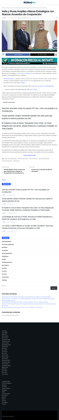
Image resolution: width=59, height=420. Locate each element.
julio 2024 (4, 369)
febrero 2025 (5, 357)
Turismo (4, 280)
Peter (4, 18)
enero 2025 (5, 358)
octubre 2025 (5, 343)
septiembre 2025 (6, 344)
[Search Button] (56, 2)
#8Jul (23, 83)
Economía (5, 250)
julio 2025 (4, 348)
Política (4, 271)
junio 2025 (4, 350)
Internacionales (22, 18)
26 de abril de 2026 (11, 194)
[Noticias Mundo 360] (29, 61)
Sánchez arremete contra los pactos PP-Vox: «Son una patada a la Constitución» (22, 307)
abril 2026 (4, 334)
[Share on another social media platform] (56, 54)
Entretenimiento (7, 253)
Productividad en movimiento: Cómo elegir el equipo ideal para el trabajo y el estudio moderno (26, 297)
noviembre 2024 (6, 362)
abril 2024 (4, 372)
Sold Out (8, 7)
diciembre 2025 (6, 339)
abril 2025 (4, 353)
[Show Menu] (2, 2)
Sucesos (4, 274)
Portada (3, 7)
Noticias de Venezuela (10, 158)
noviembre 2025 (6, 341)
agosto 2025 (5, 346)
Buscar (3, 285)
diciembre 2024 (6, 360)
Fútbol (4, 259)
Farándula (5, 256)
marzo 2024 (5, 374)
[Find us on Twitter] (5, 414)
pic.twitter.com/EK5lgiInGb (45, 86)
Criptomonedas (6, 241)
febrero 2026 (5, 336)
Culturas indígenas (8, 244)
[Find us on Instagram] (7, 414)
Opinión (4, 268)
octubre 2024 (5, 364)
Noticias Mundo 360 (44, 158)
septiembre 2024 (6, 365)
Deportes (4, 247)
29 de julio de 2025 (12, 18)
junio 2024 (4, 371)
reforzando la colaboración (25, 73)
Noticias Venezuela (7, 161)
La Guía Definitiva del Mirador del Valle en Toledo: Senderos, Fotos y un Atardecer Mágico (25, 302)
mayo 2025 (4, 351)
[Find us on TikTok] (13, 414)
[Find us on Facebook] (2, 414)
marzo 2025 (5, 355)
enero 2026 (5, 337)
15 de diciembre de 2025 (12, 213)
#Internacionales (9, 79)
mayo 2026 (4, 332)
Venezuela (16, 161)
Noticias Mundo (33, 158)
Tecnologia (5, 277)
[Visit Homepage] (29, 2)
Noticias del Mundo (23, 158)
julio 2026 (4, 331)
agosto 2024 (5, 367)
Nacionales (5, 265)
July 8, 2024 (33, 89)
